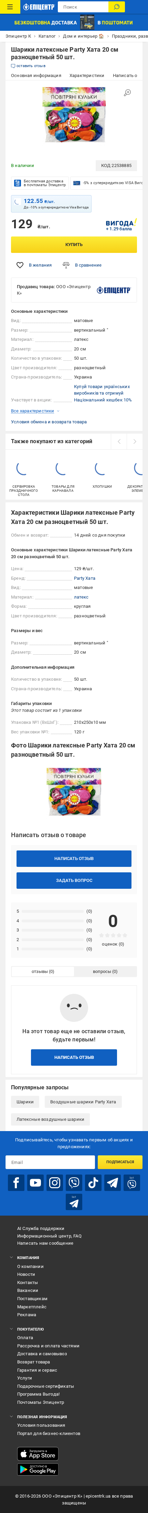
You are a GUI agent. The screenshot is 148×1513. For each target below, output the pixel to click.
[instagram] (54, 1183)
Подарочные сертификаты (45, 1386)
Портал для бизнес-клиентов (48, 1433)
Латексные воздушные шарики (50, 1119)
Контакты (27, 1282)
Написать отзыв (74, 858)
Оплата (25, 1337)
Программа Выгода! (38, 1394)
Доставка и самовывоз (42, 1353)
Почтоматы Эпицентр (40, 1402)
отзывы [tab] (40, 971)
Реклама (26, 1314)
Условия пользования (41, 1425)
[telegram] (112, 1183)
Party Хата (84, 578)
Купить (74, 244)
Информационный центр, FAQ (49, 1236)
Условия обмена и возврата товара (49, 421)
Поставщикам (32, 1298)
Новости (26, 1274)
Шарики (25, 1101)
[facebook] (16, 1183)
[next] (134, 441)
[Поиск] (116, 6)
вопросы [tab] (102, 971)
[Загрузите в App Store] (38, 1454)
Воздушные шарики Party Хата (83, 1101)
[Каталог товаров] (10, 7)
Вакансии (28, 1290)
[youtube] (35, 1183)
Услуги (24, 1378)
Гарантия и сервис (37, 1370)
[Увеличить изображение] (127, 93)
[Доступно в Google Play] (38, 1469)
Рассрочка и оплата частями (48, 1345)
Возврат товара (33, 1361)
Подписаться (120, 1162)
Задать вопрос (74, 880)
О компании (30, 1266)
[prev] (119, 441)
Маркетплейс (31, 1306)
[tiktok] (93, 1183)
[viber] (74, 1183)
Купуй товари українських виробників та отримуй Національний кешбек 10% (103, 393)
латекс (81, 597)
